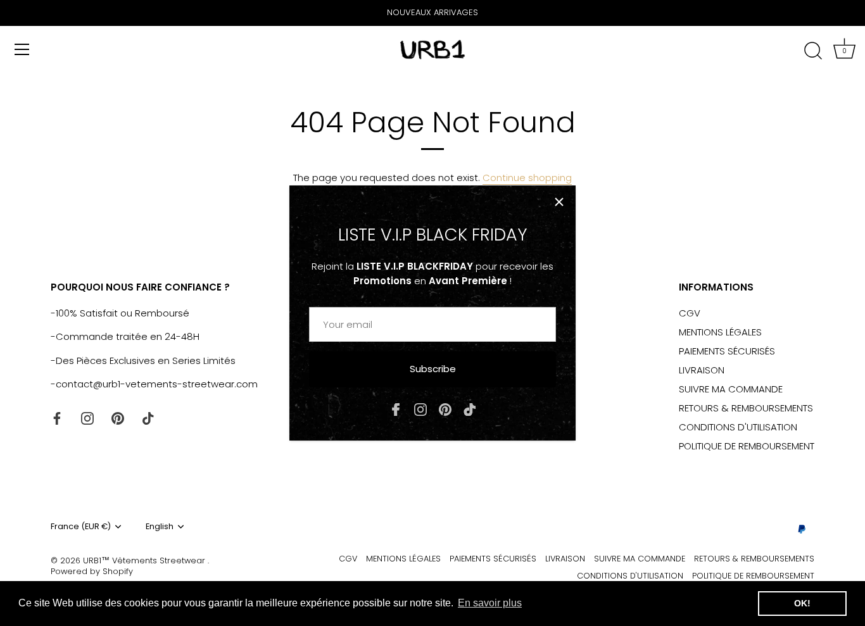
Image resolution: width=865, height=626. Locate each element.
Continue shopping (527, 177)
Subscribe (433, 368)
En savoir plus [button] (490, 603)
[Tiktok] (470, 408)
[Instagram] (420, 408)
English (160, 527)
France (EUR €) (81, 527)
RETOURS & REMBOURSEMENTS (746, 408)
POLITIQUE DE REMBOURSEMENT (746, 446)
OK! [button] (802, 603)
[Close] (559, 202)
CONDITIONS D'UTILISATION (738, 427)
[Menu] (22, 49)
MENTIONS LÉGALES (720, 332)
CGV (689, 313)
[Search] (813, 51)
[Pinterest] (445, 408)
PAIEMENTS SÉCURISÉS (727, 351)
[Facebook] (395, 408)
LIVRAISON (701, 370)
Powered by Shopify (92, 571)
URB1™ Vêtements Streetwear (145, 560)
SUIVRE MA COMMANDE (731, 389)
